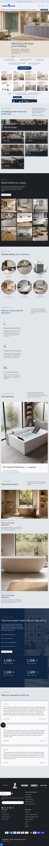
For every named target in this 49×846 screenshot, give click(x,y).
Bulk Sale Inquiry (29, 801)
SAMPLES (13, 56)
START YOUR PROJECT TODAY (7, 651)
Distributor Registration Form (32, 816)
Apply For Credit (29, 799)
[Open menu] (2, 6)
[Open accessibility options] (1, 844)
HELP (31, 1)
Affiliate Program (29, 819)
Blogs (26, 823)
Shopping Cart (28, 796)
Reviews (27, 826)
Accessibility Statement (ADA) (6, 841)
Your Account (28, 794)
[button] (46, 5)
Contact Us (4, 812)
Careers (27, 821)
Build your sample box (6, 194)
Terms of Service (5, 816)
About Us (27, 812)
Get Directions (44, 9)
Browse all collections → (38, 115)
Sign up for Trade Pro (30, 804)
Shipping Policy (5, 814)
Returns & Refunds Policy (31, 814)
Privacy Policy (5, 819)
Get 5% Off (3, 725)
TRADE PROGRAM (20, 1)
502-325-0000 (26, 1)
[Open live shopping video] (47, 422)
